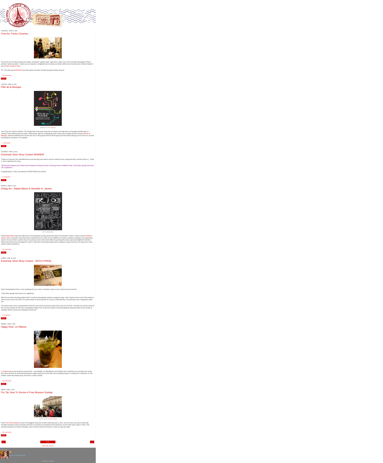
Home (48, 442)
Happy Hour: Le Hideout (13, 326)
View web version (47, 446)
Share (3, 78)
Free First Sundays (12, 423)
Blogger (51, 461)
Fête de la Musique (11, 87)
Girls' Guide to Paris (13, 66)
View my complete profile (17, 455)
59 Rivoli (18, 70)
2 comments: (6, 143)
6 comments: (6, 315)
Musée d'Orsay (52, 418)
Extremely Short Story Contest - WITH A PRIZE (26, 261)
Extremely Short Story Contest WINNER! (22, 154)
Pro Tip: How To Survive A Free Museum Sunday (27, 392)
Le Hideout (5, 371)
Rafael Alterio (10, 236)
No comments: (7, 75)
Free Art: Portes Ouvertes (14, 33)
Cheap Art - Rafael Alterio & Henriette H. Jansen (26, 188)
